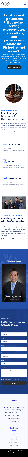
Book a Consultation (14, 67)
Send (14, 383)
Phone (2, 352)
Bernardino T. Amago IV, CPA (14, 296)
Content (3, 367)
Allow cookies (14, 455)
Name (2, 331)
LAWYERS (14, 439)
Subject (3, 360)
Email (2, 338)
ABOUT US (14, 437)
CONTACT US (14, 445)
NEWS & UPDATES (14, 442)
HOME (14, 434)
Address (3, 345)
